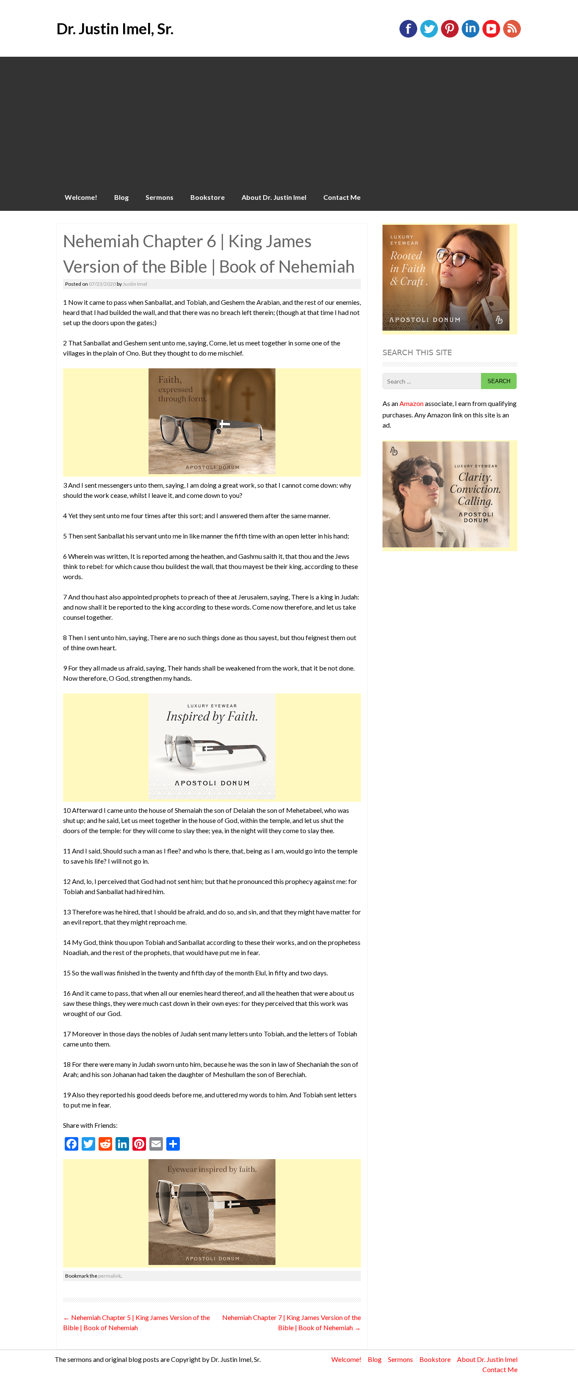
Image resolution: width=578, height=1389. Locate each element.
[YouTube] (491, 36)
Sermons (159, 197)
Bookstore (207, 197)
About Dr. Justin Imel (274, 197)
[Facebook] (408, 36)
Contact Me (342, 197)
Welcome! (81, 197)
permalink (109, 1276)
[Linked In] (470, 36)
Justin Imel (135, 284)
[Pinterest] (450, 36)
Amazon (411, 403)
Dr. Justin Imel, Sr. (114, 28)
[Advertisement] (289, 120)
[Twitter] (429, 36)
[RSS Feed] (512, 36)
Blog (121, 197)
